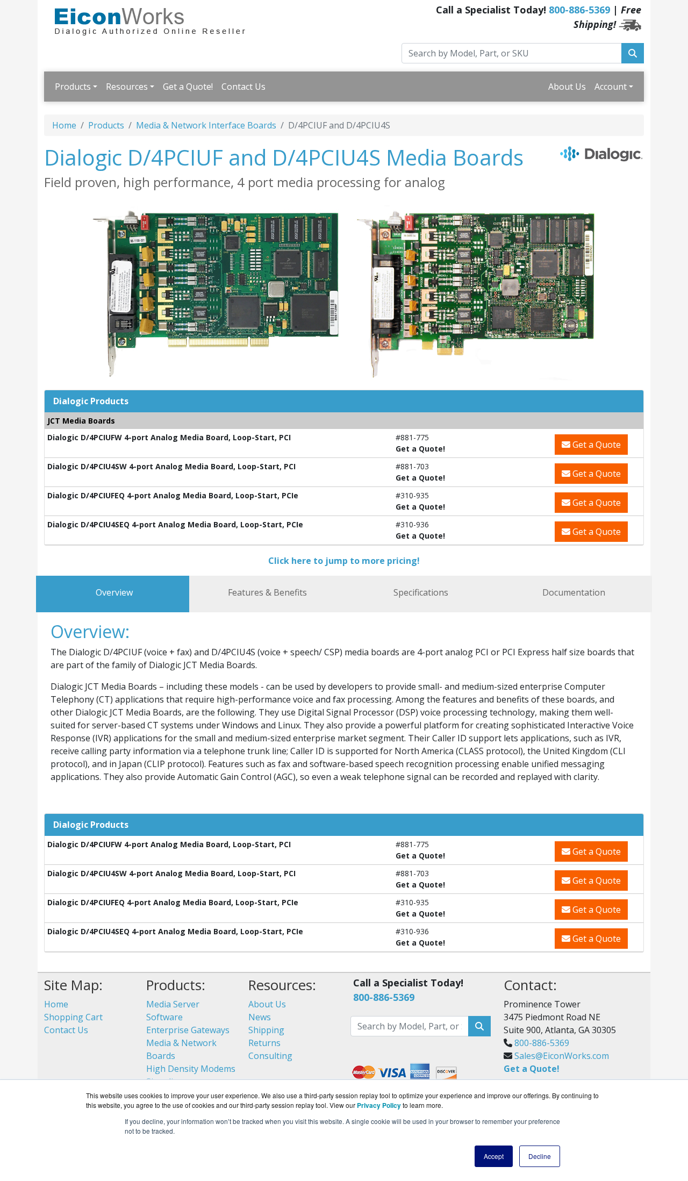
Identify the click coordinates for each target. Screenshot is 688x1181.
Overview (114, 592)
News (259, 1017)
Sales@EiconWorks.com (561, 1056)
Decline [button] (539, 1156)
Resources (127, 86)
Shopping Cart (73, 1017)
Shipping (266, 1030)
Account (610, 86)
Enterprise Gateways (188, 1030)
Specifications (420, 592)
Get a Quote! (188, 86)
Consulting (270, 1056)
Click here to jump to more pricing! (344, 561)
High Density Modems (190, 1069)
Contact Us (243, 86)
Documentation (573, 592)
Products (73, 86)
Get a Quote (595, 444)
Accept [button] (494, 1156)
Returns (264, 1043)
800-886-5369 (579, 9)
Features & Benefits (267, 592)
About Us (567, 86)
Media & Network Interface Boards (206, 125)
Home (64, 125)
